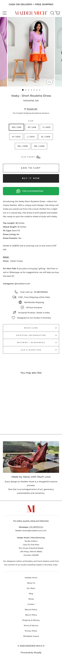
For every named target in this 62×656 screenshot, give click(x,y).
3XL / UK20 (39, 146)
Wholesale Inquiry (31, 636)
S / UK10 (46, 127)
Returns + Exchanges (31, 342)
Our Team (31, 588)
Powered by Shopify (31, 652)
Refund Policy (31, 609)
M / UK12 (16, 136)
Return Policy (31, 615)
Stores (31, 599)
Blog (31, 593)
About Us (31, 583)
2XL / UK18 (23, 146)
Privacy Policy (31, 631)
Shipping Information (31, 335)
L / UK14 (31, 136)
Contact (31, 604)
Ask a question (31, 350)
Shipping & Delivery (31, 620)
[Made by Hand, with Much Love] (31, 457)
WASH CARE (31, 328)
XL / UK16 (45, 136)
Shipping (27, 113)
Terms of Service (31, 625)
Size (31, 121)
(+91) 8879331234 (36, 527)
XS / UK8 (32, 127)
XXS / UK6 (16, 127)
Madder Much (31, 578)
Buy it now (31, 178)
